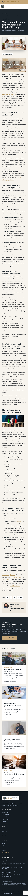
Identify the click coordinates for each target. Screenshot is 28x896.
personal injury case (10, 572)
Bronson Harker (7, 30)
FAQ (3, 833)
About (3, 829)
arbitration (19, 521)
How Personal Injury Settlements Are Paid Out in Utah (12, 705)
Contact (4, 836)
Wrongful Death (5, 819)
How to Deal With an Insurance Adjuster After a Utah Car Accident (13, 864)
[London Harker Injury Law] (8, 6)
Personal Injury (6, 19)
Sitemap (10, 893)
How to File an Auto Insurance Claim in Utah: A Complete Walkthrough (12, 868)
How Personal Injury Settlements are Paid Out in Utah (14, 774)
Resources (4, 831)
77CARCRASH (17, 577)
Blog (7, 13)
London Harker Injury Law (9, 94)
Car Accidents (5, 812)
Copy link (20, 597)
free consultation (6, 579)
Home (3, 13)
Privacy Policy (5, 893)
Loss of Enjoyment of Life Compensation (12, 740)
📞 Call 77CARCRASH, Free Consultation (14, 2)
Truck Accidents (5, 814)
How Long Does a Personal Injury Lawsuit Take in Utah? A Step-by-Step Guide (14, 871)
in (7, 597)
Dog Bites (4, 821)
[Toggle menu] (26, 6)
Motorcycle (4, 817)
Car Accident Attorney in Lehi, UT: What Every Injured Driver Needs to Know (13, 875)
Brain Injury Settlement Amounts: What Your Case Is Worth (13, 860)
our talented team (15, 586)
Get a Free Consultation (9, 638)
